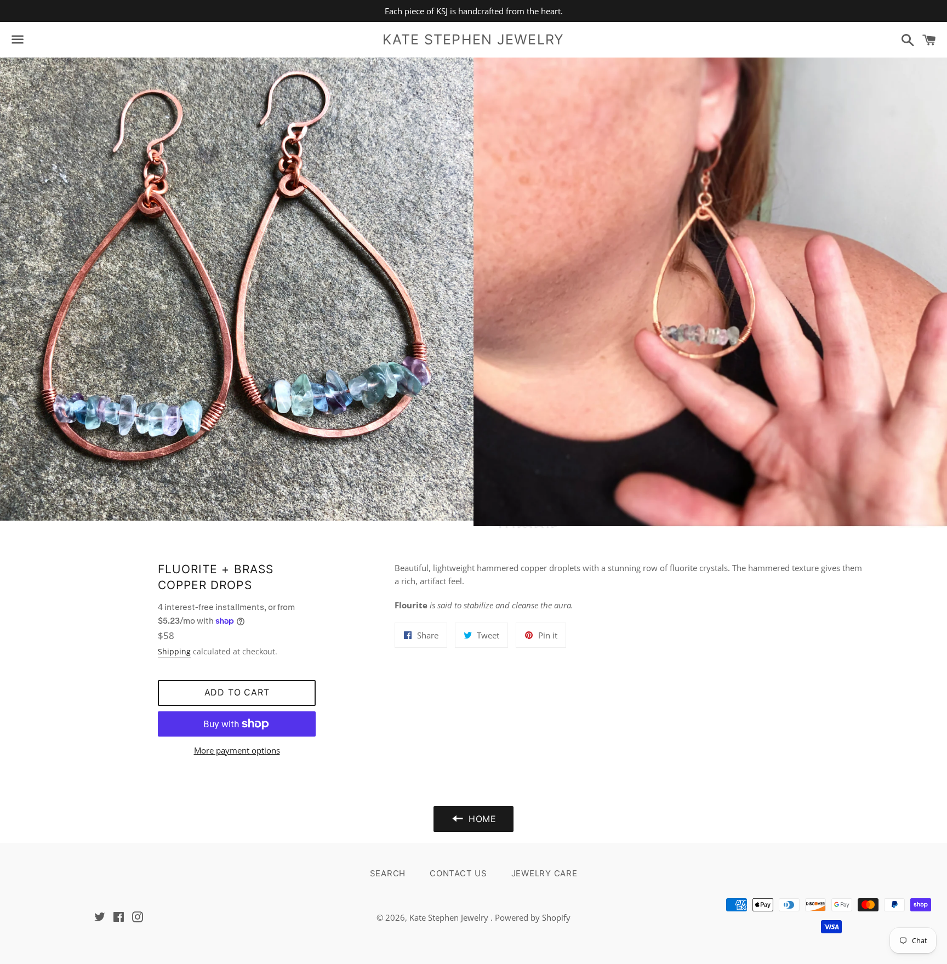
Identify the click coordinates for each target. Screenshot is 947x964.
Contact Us (458, 873)
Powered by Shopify (533, 917)
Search (388, 873)
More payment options (237, 750)
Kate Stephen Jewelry (473, 39)
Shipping (174, 651)
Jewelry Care (544, 873)
